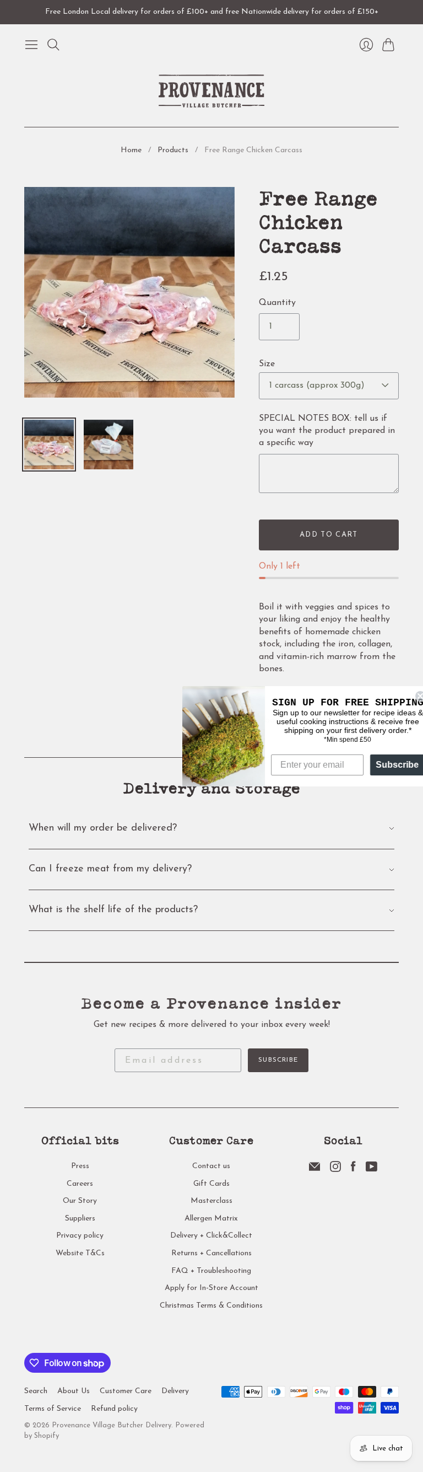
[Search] (53, 44)
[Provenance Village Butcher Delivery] (211, 91)
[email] (314, 1169)
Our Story (80, 1201)
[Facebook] (353, 1169)
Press (80, 1166)
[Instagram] (335, 1169)
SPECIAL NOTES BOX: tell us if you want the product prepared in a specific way (327, 431)
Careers (80, 1184)
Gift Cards (211, 1184)
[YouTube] (371, 1169)
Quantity (277, 302)
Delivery (175, 1391)
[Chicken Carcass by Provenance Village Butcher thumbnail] (108, 444)
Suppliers (80, 1218)
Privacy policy (80, 1236)
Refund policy (114, 1409)
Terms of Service (52, 1409)
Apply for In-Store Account (211, 1288)
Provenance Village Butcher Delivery (111, 1425)
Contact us (211, 1166)
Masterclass (211, 1201)
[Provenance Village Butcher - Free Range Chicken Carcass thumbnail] (49, 444)
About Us (73, 1391)
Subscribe (278, 1060)
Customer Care (125, 1391)
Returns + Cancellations (211, 1253)
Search (35, 1391)
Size (267, 364)
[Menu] (31, 44)
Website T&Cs (80, 1253)
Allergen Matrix (211, 1218)
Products (173, 150)
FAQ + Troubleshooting (211, 1271)
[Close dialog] (413, 696)
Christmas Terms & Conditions (211, 1306)
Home (131, 150)
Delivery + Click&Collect (211, 1236)
